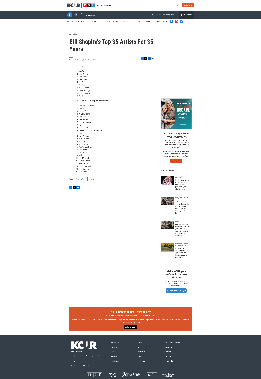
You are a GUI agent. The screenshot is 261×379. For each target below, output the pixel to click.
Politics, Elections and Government (181, 198)
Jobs (139, 356)
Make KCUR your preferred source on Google (176, 274)
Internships (141, 361)
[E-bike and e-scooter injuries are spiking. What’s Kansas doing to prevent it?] (167, 247)
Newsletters (115, 361)
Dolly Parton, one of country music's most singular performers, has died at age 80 (182, 184)
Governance (168, 352)
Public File (168, 356)
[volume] (76, 15)
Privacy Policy (169, 361)
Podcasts (114, 356)
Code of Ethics (169, 347)
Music (92, 179)
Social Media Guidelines (172, 342)
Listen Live (114, 347)
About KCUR (115, 342)
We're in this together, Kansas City (130, 311)
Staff (139, 347)
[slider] (79, 15)
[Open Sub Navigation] (86, 21)
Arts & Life (94, 21)
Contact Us (141, 352)
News (83, 21)
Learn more (176, 161)
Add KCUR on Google (176, 290)
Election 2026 (73, 21)
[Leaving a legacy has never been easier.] (176, 114)
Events (140, 342)
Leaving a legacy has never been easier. (176, 135)
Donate (188, 5)
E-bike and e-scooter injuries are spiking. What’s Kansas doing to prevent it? (182, 252)
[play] (69, 15)
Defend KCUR (130, 327)
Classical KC (162, 21)
